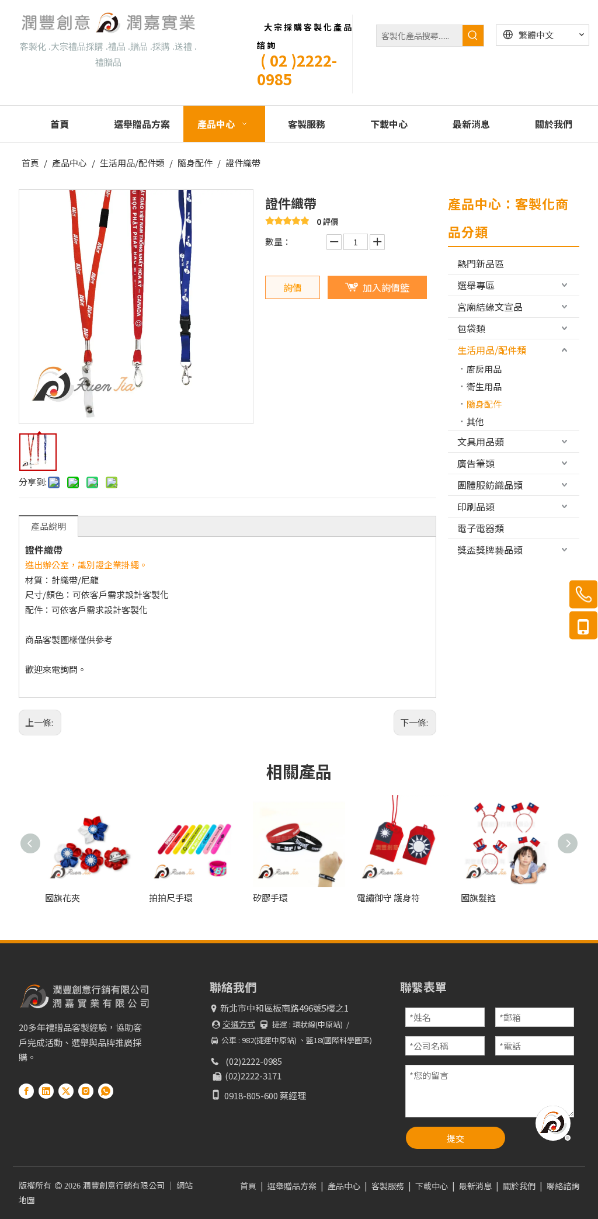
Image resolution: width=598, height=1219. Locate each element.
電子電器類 (480, 528)
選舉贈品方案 (292, 1186)
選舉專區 (476, 285)
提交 (455, 1138)
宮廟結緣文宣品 (490, 307)
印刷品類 (476, 506)
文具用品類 (480, 442)
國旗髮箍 (478, 897)
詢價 (292, 287)
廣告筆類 (476, 463)
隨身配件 (484, 404)
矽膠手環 (270, 897)
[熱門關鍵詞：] (473, 35)
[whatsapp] (105, 1090)
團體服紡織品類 (490, 485)
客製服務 (387, 1186)
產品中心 (344, 1186)
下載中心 (431, 1186)
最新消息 (475, 1186)
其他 (475, 421)
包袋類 (471, 328)
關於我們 (519, 1186)
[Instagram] (85, 1090)
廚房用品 (484, 369)
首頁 (248, 1186)
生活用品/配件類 (491, 350)
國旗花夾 (62, 897)
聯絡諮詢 (563, 1186)
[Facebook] (26, 1090)
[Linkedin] (46, 1090)
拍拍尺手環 (171, 897)
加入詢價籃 (386, 287)
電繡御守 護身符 (388, 897)
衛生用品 (484, 386)
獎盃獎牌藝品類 (490, 550)
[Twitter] (66, 1090)
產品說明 (48, 526)
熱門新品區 (480, 263)
